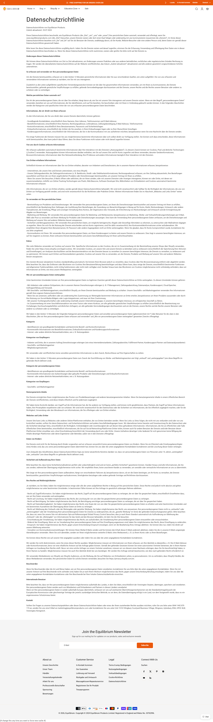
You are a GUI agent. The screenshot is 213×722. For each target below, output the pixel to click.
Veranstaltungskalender (52, 677)
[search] (196, 8)
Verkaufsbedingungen (117, 673)
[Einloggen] (202, 8)
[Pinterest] (157, 671)
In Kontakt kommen (183, 2)
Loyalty (172, 2)
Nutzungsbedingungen (118, 669)
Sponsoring (47, 690)
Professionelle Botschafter (54, 685)
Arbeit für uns (48, 681)
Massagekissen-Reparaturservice (89, 681)
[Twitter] (150, 671)
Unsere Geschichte (50, 665)
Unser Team (48, 669)
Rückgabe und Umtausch (86, 677)
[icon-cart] (207, 8)
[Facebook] (144, 671)
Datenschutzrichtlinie (117, 681)
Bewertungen (48, 694)
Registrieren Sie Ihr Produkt (87, 685)
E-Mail (66, 645)
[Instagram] (163, 671)
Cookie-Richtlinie (116, 677)
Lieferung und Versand (85, 673)
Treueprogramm (82, 690)
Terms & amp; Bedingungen (120, 665)
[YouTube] (144, 678)
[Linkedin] (150, 678)
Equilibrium (70, 713)
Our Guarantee (82, 669)
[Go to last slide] (4, 2)
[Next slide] (165, 2)
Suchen (144, 665)
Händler (195, 2)
